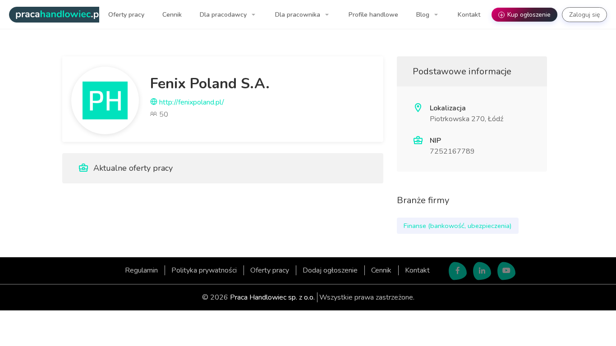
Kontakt (469, 14)
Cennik (172, 14)
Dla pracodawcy (224, 14)
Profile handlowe (373, 14)
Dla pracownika (298, 14)
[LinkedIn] (482, 271)
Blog (423, 14)
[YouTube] (506, 271)
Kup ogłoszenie (525, 14)
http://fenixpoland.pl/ (190, 102)
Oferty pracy (126, 14)
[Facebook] (458, 271)
